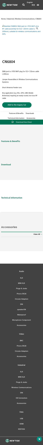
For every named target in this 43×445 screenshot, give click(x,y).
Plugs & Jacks (21, 288)
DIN (21, 304)
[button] (38, 5)
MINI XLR (21, 283)
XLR (21, 278)
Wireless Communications (25, 19)
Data (21, 412)
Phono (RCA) (21, 294)
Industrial (10, 19)
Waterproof (21, 315)
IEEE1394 (21, 429)
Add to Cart (17, 105)
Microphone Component (21, 320)
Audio (21, 271)
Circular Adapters (21, 299)
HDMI (22, 424)
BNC (21, 340)
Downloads (30, 113)
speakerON (21, 309)
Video (21, 334)
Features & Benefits (16, 113)
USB (21, 418)
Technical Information (16, 118)
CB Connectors (21, 398)
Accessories (31, 118)
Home (3, 19)
